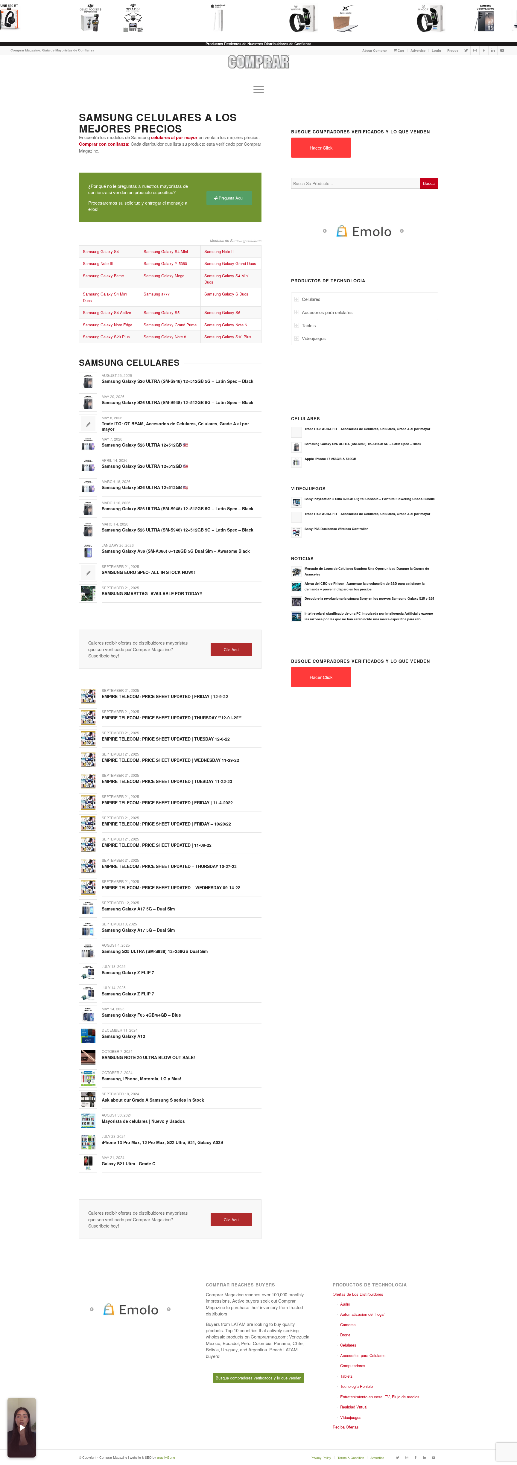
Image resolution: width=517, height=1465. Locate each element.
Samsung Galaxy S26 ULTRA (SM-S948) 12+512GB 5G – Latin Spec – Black (177, 381)
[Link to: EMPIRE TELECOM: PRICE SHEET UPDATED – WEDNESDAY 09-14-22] (88, 887)
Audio (345, 1304)
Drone (345, 1335)
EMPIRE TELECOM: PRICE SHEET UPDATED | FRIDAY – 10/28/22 (166, 824)
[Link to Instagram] (475, 50)
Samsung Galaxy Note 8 (165, 336)
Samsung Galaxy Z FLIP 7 (128, 972)
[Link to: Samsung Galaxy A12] (88, 1036)
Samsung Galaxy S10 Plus (227, 336)
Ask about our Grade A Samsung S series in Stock (153, 1100)
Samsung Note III (98, 263)
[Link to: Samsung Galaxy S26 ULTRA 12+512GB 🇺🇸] (88, 445)
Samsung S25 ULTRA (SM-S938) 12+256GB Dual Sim (155, 951)
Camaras (348, 1324)
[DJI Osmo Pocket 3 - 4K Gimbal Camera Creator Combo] (87, 18)
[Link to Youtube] (502, 50)
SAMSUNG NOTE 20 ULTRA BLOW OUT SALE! (148, 1057)
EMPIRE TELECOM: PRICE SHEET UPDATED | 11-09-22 (157, 845)
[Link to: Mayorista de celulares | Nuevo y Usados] (88, 1121)
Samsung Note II (219, 251)
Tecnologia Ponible (356, 1386)
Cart (400, 50)
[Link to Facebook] (484, 50)
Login (436, 50)
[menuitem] (374, 50)
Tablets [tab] (309, 325)
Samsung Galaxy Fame (103, 275)
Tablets (346, 1376)
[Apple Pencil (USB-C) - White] (214, 18)
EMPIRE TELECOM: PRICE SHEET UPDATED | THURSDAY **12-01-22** (171, 718)
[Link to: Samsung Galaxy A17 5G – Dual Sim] (88, 908)
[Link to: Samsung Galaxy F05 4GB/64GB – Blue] (88, 1014)
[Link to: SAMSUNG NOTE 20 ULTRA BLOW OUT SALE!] (88, 1057)
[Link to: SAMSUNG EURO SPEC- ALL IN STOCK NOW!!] (88, 572)
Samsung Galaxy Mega (164, 275)
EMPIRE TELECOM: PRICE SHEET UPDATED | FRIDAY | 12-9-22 (165, 696)
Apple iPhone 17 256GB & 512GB (330, 458)
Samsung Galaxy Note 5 (225, 325)
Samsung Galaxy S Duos (226, 294)
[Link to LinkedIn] (493, 50)
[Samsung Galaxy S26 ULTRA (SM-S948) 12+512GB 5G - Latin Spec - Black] (482, 18)
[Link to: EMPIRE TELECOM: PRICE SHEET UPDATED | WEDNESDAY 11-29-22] (88, 760)
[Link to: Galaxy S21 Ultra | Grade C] (88, 1163)
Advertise (417, 50)
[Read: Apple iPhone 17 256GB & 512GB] (296, 462)
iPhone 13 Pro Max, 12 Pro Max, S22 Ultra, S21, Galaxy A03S (162, 1142)
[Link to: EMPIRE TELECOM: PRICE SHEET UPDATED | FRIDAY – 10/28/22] (88, 823)
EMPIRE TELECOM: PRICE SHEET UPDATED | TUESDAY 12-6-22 (166, 739)
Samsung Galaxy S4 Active (107, 312)
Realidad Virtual (353, 1407)
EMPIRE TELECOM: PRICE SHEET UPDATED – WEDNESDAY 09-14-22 (171, 887)
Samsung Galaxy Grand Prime (170, 325)
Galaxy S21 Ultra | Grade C (128, 1163)
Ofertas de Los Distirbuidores (358, 1294)
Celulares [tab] (311, 299)
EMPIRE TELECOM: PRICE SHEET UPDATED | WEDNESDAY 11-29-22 (170, 760)
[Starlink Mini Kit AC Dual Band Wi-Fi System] (342, 18)
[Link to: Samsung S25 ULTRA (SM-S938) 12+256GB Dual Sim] (88, 951)
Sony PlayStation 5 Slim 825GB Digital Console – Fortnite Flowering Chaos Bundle (370, 499)
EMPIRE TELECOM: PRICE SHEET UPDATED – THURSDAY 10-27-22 (169, 866)
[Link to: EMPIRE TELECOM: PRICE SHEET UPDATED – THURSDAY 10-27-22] (88, 866)
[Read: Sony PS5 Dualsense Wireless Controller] (296, 532)
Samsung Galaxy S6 (222, 312)
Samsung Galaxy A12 (123, 1036)
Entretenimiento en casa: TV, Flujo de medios (379, 1396)
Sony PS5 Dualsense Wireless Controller (336, 528)
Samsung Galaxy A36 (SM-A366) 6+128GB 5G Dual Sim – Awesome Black (176, 551)
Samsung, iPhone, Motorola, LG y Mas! (141, 1079)
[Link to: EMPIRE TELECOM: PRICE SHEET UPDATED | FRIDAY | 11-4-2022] (88, 802)
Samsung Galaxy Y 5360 (165, 263)
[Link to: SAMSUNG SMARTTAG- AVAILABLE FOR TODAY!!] (88, 593)
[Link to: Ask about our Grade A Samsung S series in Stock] (88, 1099)
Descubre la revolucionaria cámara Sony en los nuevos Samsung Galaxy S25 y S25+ (370, 598)
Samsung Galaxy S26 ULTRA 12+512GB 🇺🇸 (145, 445)
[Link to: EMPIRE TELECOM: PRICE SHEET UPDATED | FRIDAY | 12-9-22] (88, 696)
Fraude (452, 50)
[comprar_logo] (259, 68)
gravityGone (166, 1457)
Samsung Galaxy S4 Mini (166, 251)
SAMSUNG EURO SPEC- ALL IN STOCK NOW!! (148, 572)
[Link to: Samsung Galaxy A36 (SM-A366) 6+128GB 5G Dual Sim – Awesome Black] (88, 551)
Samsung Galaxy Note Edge (107, 325)
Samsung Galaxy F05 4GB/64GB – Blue (141, 1015)
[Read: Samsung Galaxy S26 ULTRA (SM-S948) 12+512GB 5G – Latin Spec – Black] (296, 447)
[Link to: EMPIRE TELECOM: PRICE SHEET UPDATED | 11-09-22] (88, 844)
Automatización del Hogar (362, 1314)
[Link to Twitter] (466, 50)
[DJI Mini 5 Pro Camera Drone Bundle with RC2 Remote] (129, 18)
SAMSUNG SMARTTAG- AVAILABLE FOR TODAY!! (152, 593)
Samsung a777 (157, 294)
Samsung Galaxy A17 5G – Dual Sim (138, 909)
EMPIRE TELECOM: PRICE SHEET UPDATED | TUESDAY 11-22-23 (167, 781)
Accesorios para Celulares (363, 1355)
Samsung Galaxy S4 (101, 251)
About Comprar (374, 50)
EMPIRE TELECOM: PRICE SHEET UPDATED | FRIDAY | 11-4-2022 (167, 802)
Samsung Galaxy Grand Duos (230, 263)
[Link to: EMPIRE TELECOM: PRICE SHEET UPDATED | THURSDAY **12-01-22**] (88, 717)
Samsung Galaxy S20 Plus (106, 336)
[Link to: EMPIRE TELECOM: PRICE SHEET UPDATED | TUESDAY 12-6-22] (88, 738)
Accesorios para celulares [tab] (327, 312)
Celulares (348, 1345)
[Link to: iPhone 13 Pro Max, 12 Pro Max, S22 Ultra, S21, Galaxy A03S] (88, 1142)
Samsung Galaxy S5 (162, 312)
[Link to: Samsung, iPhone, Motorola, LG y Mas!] (88, 1078)
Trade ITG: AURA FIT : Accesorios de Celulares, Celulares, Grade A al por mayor (367, 429)
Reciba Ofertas (346, 1427)
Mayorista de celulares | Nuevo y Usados (143, 1121)
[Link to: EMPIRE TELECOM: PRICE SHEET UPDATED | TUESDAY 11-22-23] (88, 781)
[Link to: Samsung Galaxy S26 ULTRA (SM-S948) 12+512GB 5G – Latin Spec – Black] (88, 381)
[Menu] (258, 89)
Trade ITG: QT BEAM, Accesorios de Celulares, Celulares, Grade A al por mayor (175, 426)
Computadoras (352, 1365)
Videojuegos (350, 1417)
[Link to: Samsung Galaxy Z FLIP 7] (88, 972)
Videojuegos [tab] (314, 338)
